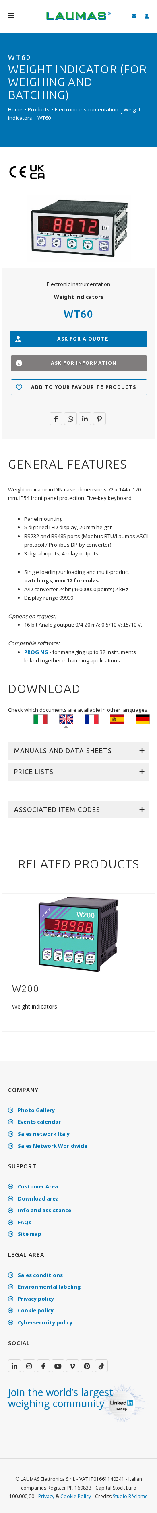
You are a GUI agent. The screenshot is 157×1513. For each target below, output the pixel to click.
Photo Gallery (36, 1110)
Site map (29, 1234)
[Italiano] (40, 718)
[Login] (147, 16)
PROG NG (36, 652)
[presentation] (9, 967)
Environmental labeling (49, 1286)
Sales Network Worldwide (52, 1145)
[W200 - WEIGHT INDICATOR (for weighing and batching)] (78, 933)
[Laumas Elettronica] (78, 20)
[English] (66, 718)
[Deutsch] (143, 718)
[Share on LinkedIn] (84, 418)
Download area (38, 1198)
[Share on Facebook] (56, 418)
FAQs (24, 1222)
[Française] (92, 718)
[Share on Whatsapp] (70, 418)
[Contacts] (134, 16)
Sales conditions (40, 1275)
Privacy (46, 1496)
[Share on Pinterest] (99, 418)
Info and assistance (44, 1210)
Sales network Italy (43, 1133)
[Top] (138, 1498)
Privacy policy (35, 1298)
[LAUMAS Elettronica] (14, 1365)
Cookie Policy (75, 1496)
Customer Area (37, 1186)
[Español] (117, 718)
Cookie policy (35, 1310)
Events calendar (39, 1121)
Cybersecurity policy (44, 1322)
